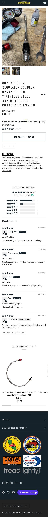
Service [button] (6, 419)
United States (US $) (14, 506)
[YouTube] (13, 492)
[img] (7, 228)
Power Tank (9, 512)
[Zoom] (7, 60)
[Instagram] (8, 492)
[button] (7, 129)
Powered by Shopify (32, 512)
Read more (6, 171)
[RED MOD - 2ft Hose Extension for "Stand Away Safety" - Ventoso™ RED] (19, 372)
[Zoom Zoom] (24, 37)
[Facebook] (3, 492)
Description (8, 154)
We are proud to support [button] (14, 428)
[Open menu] (6, 3)
